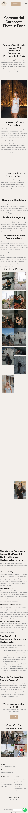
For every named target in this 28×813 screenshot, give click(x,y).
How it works (4, 782)
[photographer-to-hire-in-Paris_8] (20, 494)
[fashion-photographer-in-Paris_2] (20, 378)
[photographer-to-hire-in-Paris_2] (20, 465)
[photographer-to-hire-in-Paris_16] (20, 533)
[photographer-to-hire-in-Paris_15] (8, 524)
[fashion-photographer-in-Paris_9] (20, 417)
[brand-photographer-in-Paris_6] (8, 319)
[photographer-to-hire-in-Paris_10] (20, 504)
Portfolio (3, 781)
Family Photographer (18, 790)
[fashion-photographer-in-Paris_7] (20, 407)
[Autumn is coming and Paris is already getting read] (7, 737)
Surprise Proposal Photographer (18, 785)
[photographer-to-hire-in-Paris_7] (8, 485)
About (2, 779)
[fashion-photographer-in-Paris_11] (20, 427)
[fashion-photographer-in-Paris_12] (8, 427)
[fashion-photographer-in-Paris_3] (8, 384)
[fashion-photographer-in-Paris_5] (20, 398)
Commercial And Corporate (20, 779)
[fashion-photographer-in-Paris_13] (20, 436)
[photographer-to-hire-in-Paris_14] (20, 523)
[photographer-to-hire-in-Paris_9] (8, 495)
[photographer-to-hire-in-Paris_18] (20, 543)
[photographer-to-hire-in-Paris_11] (8, 504)
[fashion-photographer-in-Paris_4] (20, 388)
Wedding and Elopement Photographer (19, 781)
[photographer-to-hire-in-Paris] (8, 543)
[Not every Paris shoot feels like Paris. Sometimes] (20, 750)
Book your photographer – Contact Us (7, 785)
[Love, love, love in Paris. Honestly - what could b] (20, 737)
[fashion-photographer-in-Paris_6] (8, 398)
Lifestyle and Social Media (20, 788)
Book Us (14, 716)
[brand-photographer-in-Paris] (8, 370)
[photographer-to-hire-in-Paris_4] (20, 475)
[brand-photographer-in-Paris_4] (8, 300)
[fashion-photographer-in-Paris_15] (20, 446)
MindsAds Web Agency (21, 812)
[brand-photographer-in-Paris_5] (20, 300)
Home (6, 29)
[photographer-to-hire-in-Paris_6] (20, 490)
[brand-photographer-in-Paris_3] (20, 281)
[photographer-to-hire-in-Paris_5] (8, 475)
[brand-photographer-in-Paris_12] (20, 365)
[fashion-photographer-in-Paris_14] (8, 437)
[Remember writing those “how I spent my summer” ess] (7, 750)
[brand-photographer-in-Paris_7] (20, 319)
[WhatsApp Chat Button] (25, 810)
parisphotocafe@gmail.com (7, 772)
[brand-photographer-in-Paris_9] (20, 337)
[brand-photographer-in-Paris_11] (20, 351)
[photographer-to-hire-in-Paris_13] (8, 514)
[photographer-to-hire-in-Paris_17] (8, 533)
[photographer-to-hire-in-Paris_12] (20, 514)
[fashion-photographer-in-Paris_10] (8, 417)
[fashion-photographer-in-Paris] (8, 456)
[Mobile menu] (26, 3)
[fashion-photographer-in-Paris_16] (8, 446)
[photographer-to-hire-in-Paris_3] (8, 466)
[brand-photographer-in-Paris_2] (8, 281)
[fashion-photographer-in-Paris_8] (8, 408)
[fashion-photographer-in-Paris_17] (20, 456)
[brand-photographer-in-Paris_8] (8, 337)
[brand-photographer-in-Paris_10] (8, 356)
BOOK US (16, 4)
